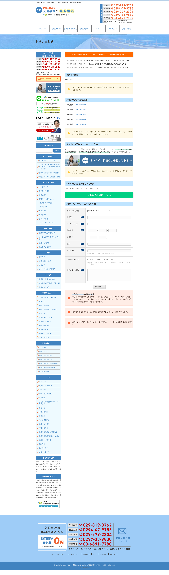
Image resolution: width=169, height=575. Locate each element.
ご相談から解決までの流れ (48, 297)
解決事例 (42, 257)
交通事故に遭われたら (46, 199)
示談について (43, 301)
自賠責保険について (45, 317)
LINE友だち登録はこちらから (99, 195)
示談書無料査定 (44, 287)
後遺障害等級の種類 (45, 355)
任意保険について (45, 313)
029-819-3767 (81, 105)
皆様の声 (42, 265)
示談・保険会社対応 (45, 394)
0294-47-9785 (81, 109)
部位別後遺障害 (44, 371)
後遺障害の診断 (44, 243)
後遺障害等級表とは (45, 359)
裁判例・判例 (43, 448)
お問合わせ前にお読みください (49, 173)
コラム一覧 (42, 347)
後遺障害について (45, 351)
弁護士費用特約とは (45, 305)
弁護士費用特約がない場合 (48, 309)
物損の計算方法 (44, 325)
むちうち (42, 408)
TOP (52, 554)
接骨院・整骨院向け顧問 (47, 279)
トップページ (43, 28)
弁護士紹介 (56, 28)
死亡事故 (42, 444)
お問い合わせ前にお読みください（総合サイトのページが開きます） (99, 54)
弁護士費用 (84, 28)
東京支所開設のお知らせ (47, 160)
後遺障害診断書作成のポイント (49, 367)
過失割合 (42, 398)
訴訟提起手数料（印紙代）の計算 (49, 238)
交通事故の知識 (44, 337)
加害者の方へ (44, 207)
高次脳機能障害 (44, 420)
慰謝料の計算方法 (45, 321)
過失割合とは (43, 329)
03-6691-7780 (81, 124)
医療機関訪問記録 (45, 261)
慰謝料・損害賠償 (45, 440)
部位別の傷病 (43, 412)
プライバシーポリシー (47, 223)
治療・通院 (42, 390)
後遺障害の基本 (44, 424)
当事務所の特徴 (44, 191)
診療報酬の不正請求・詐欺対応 (49, 283)
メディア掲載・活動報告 (47, 269)
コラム (98, 28)
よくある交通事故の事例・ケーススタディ (49, 403)
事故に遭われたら (70, 28)
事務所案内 (112, 28)
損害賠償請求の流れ (46, 203)
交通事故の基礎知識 (45, 386)
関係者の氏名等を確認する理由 (49, 177)
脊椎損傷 (42, 416)
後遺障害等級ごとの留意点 (48, 432)
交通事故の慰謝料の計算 (47, 233)
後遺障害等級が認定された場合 (49, 436)
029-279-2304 (81, 114)
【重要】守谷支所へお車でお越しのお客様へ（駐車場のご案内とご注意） (49, 166)
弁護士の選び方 (44, 452)
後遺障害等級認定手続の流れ (48, 363)
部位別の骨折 (43, 428)
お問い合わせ (126, 28)
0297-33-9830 (81, 119)
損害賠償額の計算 (45, 247)
